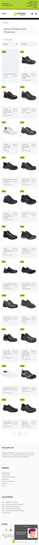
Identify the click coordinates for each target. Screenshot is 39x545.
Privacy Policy (6, 475)
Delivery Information (8, 481)
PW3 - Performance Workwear (11, 508)
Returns (4, 483)
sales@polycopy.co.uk (7, 5)
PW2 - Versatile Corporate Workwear (13, 510)
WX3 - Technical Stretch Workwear (12, 504)
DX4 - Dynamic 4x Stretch (10, 502)
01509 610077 (5, 4)
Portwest (6, 23)
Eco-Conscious (6, 513)
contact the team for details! (31, 6)
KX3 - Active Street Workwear (11, 506)
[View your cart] (36, 14)
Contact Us (5, 479)
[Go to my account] (32, 14)
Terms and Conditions (9, 477)
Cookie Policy (6, 473)
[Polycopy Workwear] (19, 13)
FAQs (3, 485)
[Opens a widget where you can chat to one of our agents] (26, 534)
